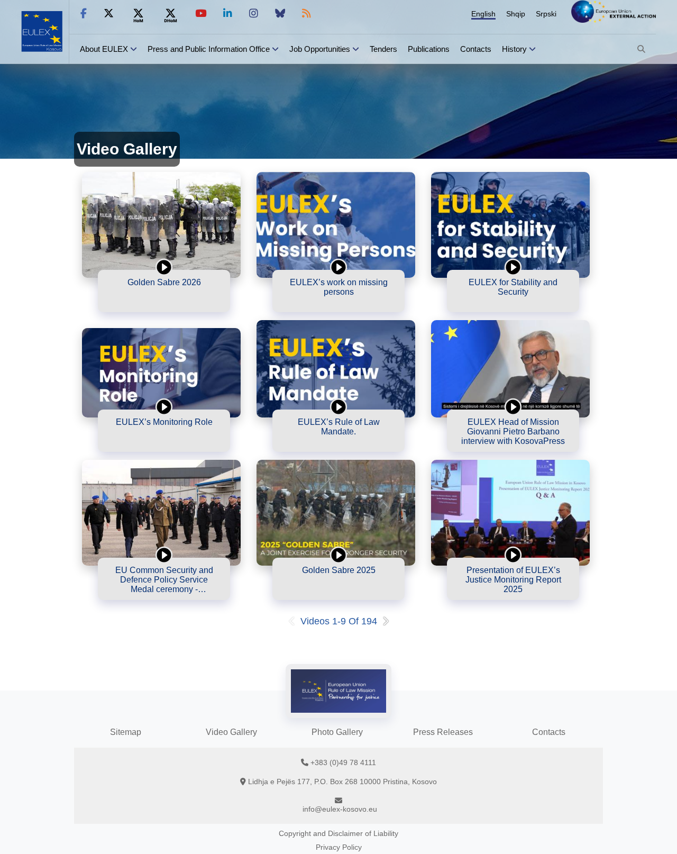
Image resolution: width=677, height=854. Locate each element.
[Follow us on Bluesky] (280, 13)
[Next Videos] (388, 621)
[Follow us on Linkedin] (227, 13)
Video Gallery (231, 732)
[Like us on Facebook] (83, 13)
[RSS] (306, 13)
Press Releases (443, 732)
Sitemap (125, 732)
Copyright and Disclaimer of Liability (338, 833)
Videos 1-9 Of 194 (338, 621)
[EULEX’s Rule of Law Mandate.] (336, 368)
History (514, 48)
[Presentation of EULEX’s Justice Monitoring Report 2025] (510, 513)
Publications (429, 48)
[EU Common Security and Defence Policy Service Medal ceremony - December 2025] (161, 513)
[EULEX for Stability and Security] (510, 225)
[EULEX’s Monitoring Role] (161, 372)
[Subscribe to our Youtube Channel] (200, 13)
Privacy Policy (339, 847)
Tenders (383, 48)
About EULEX (104, 48)
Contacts (475, 48)
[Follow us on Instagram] (253, 13)
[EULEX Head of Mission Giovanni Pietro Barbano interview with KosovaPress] (510, 368)
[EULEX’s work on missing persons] (336, 225)
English (483, 14)
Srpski (546, 14)
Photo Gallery (337, 732)
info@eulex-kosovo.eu (340, 809)
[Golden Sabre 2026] (161, 225)
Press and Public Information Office (209, 48)
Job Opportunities (319, 48)
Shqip (515, 14)
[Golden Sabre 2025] (336, 513)
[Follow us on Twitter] (109, 13)
